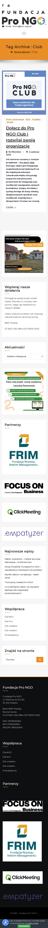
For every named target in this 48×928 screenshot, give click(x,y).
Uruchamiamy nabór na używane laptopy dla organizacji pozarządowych (22, 590)
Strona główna (22, 52)
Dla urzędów (11, 626)
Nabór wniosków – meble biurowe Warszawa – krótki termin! (22, 560)
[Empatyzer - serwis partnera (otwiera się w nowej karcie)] (23, 897)
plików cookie (33, 923)
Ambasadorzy (12, 635)
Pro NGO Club (27, 162)
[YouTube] (8, 5)
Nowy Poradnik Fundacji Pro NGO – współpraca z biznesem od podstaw (23, 568)
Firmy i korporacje (15, 119)
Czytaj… (10, 207)
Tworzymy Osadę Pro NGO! (19, 582)
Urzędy (9, 122)
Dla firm (9, 621)
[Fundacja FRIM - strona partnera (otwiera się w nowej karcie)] (22, 841)
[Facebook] (2, 5)
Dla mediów (11, 630)
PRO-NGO (16, 152)
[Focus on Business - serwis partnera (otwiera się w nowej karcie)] (23, 806)
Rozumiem (24, 926)
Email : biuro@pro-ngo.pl (19, 26)
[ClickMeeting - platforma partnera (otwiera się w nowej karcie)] (23, 877)
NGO (28, 119)
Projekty (36, 119)
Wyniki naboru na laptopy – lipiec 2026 (22, 576)
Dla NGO (9, 616)
